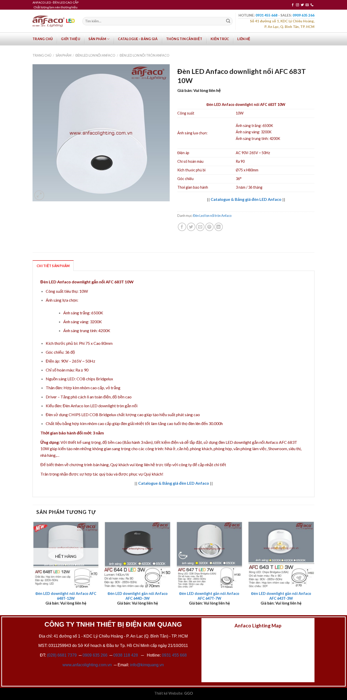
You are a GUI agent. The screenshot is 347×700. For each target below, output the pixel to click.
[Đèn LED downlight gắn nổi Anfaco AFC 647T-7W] (209, 554)
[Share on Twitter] (191, 227)
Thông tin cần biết (184, 39)
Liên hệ (243, 39)
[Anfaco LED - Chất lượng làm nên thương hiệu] (54, 21)
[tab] (53, 265)
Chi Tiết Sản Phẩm (53, 266)
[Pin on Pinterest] (209, 227)
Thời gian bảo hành (192, 187)
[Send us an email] (307, 5)
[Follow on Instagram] (297, 5)
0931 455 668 (174, 655)
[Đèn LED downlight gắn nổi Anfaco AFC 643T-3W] (281, 554)
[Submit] (228, 21)
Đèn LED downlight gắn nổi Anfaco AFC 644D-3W (138, 595)
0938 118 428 (125, 655)
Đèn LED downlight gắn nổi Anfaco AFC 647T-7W (209, 595)
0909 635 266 (95, 655)
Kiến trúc (220, 39)
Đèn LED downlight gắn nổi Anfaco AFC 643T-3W (281, 595)
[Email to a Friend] (200, 227)
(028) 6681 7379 (62, 655)
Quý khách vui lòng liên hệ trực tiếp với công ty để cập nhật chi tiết (168, 464)
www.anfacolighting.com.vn (87, 665)
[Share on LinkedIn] (218, 227)
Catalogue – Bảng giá (137, 39)
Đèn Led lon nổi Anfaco (95, 55)
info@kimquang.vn (147, 665)
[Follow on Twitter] (302, 5)
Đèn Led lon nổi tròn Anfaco (144, 55)
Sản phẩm (97, 39)
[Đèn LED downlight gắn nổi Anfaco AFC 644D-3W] (137, 554)
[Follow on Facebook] (292, 5)
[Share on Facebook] (182, 227)
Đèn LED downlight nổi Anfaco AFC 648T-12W (66, 595)
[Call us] (311, 5)
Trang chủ (43, 39)
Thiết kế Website (168, 693)
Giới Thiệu (70, 39)
